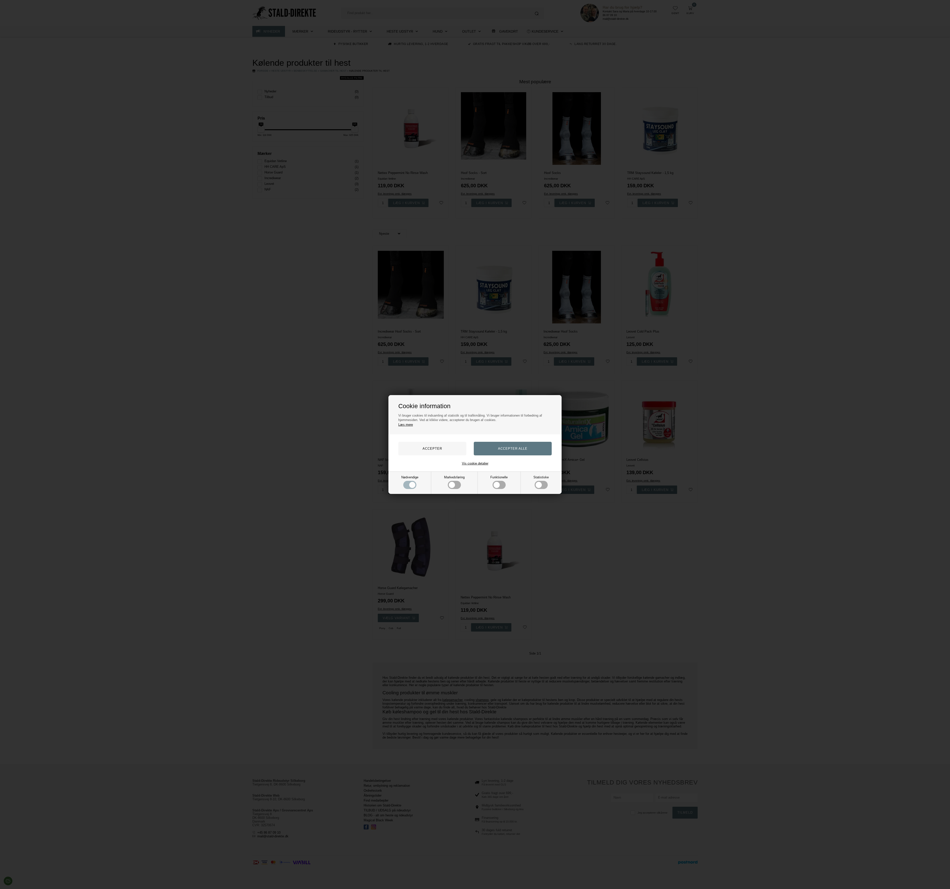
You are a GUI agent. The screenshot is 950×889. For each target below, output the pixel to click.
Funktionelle (499, 477)
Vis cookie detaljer (475, 463)
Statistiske (541, 477)
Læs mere (405, 424)
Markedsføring (454, 477)
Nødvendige (409, 477)
